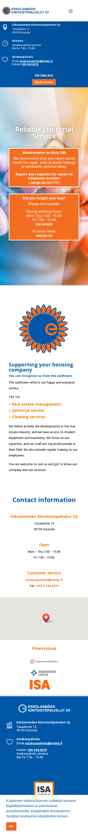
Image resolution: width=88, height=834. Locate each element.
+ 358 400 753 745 (39, 182)
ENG (43, 75)
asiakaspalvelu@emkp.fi (36, 61)
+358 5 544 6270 (47, 586)
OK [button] (11, 826)
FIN (37, 75)
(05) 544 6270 (30, 64)
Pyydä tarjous (44, 82)
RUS (50, 75)
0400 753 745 (44, 235)
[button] (47, 618)
